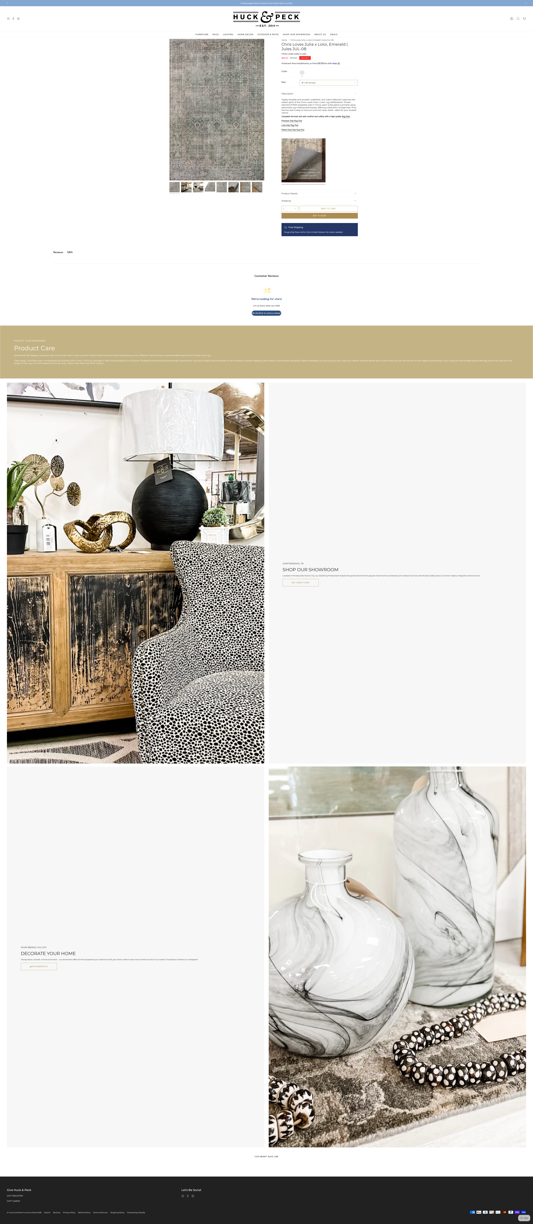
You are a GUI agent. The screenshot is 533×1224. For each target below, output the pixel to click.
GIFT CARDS (13, 1201)
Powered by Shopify (136, 1212)
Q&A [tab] (70, 252)
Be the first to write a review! (266, 313)
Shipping (286, 200)
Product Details (289, 193)
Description (287, 93)
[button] (518, 18)
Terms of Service (100, 1212)
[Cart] (524, 18)
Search (47, 1212)
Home (284, 40)
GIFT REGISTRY (15, 1195)
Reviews (56, 1212)
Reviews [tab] (58, 252)
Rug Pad (346, 116)
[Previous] (7, 3)
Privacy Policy (69, 1212)
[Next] (525, 3)
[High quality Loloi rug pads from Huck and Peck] (303, 183)
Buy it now (319, 215)
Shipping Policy (117, 1212)
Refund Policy (84, 1212)
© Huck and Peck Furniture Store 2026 (24, 1212)
